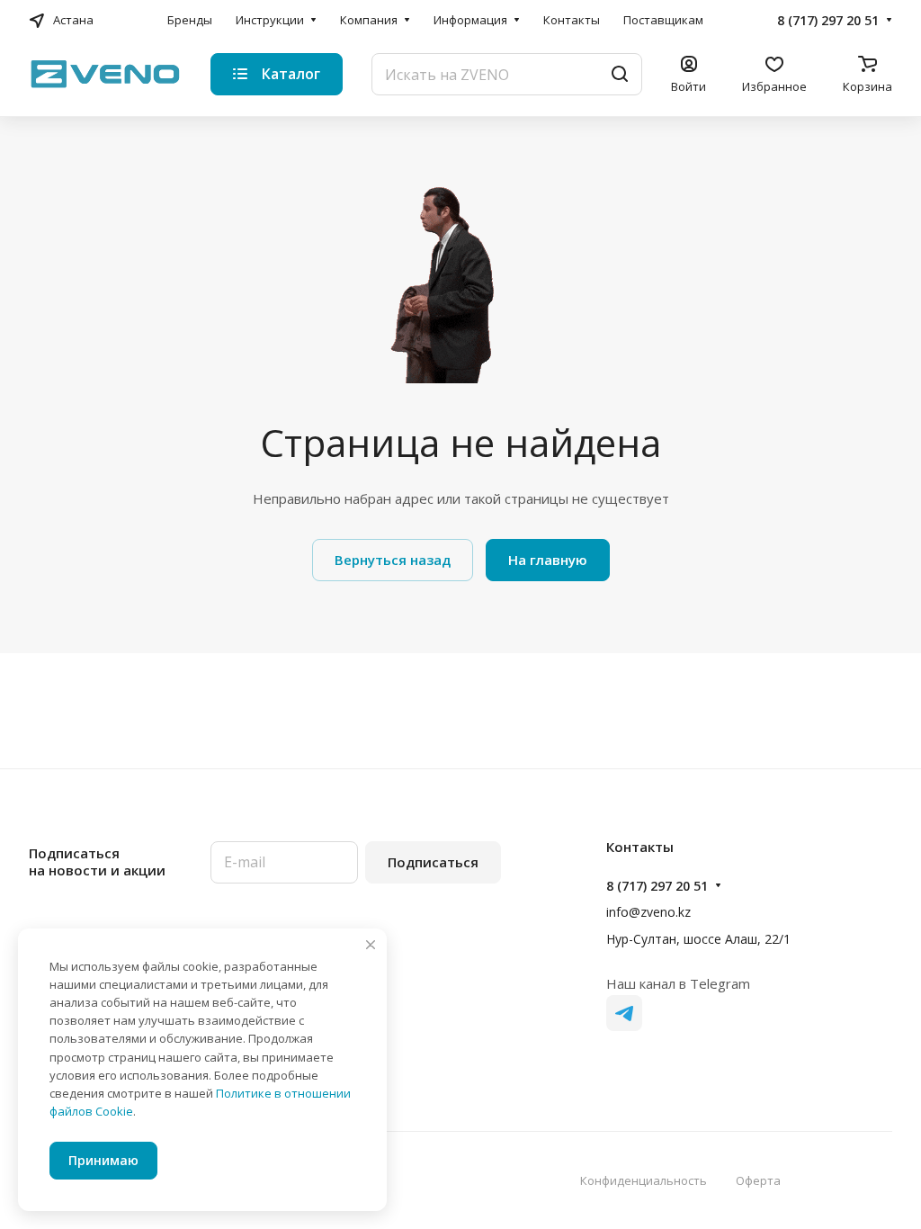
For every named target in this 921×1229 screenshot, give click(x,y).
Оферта (758, 1180)
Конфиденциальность (643, 1180)
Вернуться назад (393, 560)
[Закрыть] (370, 944)
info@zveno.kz (648, 911)
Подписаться (433, 862)
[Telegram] (624, 1013)
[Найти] (619, 74)
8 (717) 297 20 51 (828, 20)
